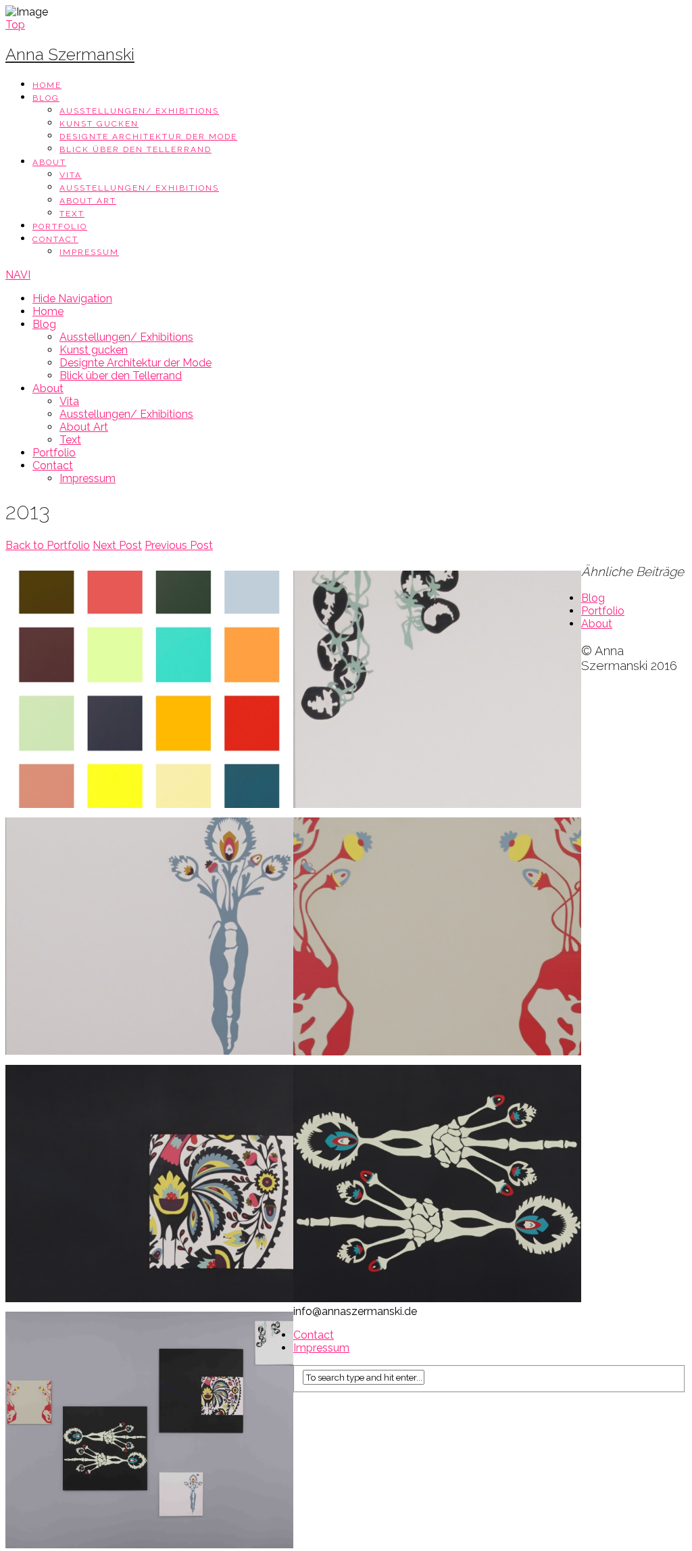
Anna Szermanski (69, 54)
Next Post (117, 545)
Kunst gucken (99, 123)
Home (46, 85)
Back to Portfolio (47, 545)
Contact (55, 239)
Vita (70, 175)
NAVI (17, 274)
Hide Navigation (72, 298)
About (49, 162)
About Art (87, 201)
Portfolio (59, 226)
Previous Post (179, 545)
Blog (45, 98)
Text (71, 213)
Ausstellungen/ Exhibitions (139, 111)
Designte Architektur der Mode (148, 136)
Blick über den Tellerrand (135, 149)
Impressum (89, 252)
